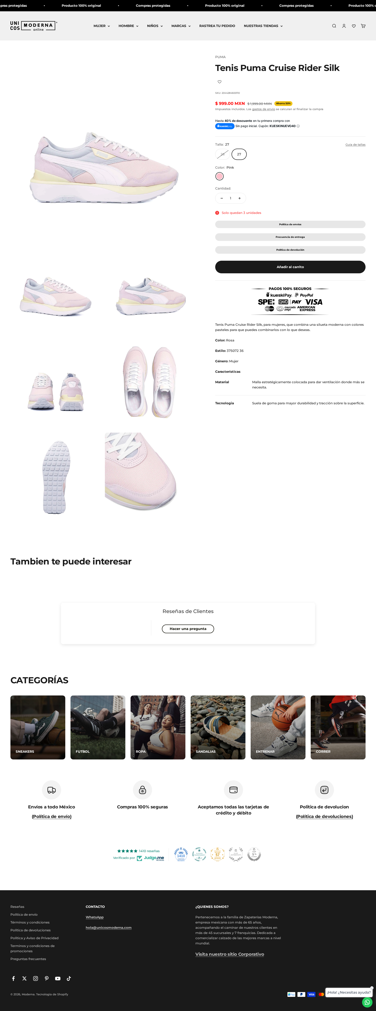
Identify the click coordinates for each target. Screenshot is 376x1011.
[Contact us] (367, 1002)
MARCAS (178, 26)
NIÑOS (152, 26)
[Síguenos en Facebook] (13, 978)
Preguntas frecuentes (28, 959)
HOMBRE (126, 26)
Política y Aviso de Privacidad (34, 938)
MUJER (100, 26)
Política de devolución (290, 249)
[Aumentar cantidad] (239, 198)
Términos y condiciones (30, 922)
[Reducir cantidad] (221, 198)
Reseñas (17, 907)
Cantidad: (223, 188)
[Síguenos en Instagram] (36, 978)
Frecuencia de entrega (290, 237)
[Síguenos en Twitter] (24, 978)
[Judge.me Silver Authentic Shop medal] (236, 854)
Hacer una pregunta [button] (188, 629)
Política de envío (24, 914)
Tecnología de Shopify (52, 994)
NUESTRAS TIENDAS (261, 26)
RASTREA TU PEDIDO (217, 26)
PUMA (220, 57)
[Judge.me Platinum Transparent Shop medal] (199, 854)
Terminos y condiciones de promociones (32, 948)
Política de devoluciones (30, 930)
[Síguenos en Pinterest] (47, 978)
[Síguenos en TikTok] (69, 978)
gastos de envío (263, 109)
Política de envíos (290, 224)
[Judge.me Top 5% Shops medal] (254, 854)
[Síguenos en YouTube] (58, 978)
